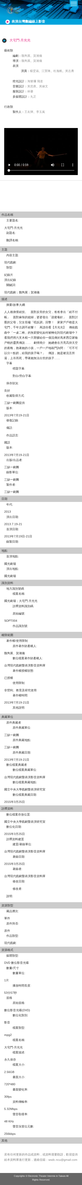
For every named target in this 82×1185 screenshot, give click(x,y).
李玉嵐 (40, 111)
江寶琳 (46, 71)
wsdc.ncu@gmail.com (62, 1159)
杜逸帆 (57, 71)
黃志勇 (69, 71)
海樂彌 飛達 (35, 81)
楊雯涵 (34, 71)
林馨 (30, 91)
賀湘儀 (37, 55)
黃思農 (31, 86)
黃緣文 (43, 86)
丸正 (33, 96)
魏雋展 (25, 55)
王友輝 (28, 111)
